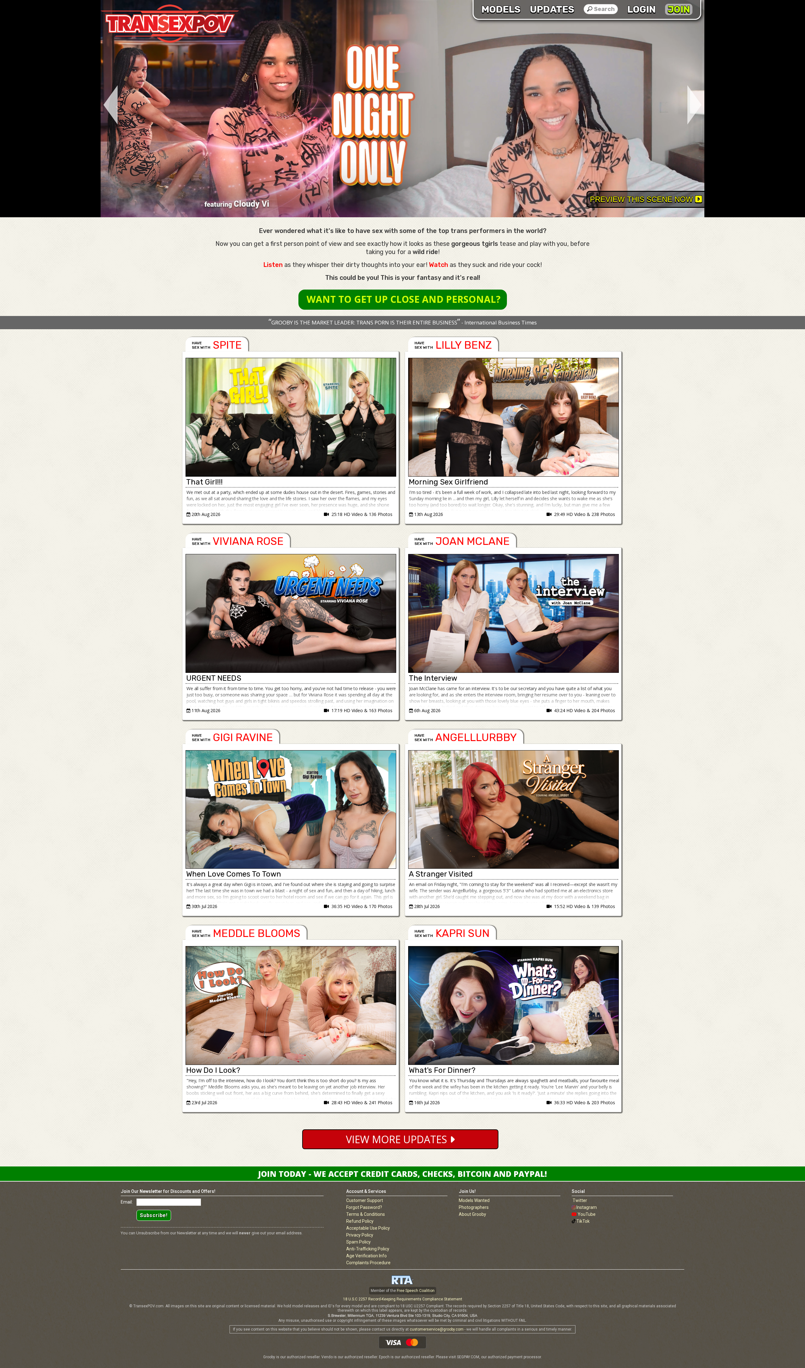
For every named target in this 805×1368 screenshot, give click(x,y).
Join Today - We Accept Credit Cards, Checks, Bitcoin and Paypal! (402, 1173)
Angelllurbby (476, 737)
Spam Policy (358, 1241)
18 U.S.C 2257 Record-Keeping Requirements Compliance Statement (402, 1299)
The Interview (433, 678)
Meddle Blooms (256, 933)
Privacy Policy (359, 1235)
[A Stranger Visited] (513, 809)
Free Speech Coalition (416, 1290)
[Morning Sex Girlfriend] (513, 417)
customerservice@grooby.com (437, 1329)
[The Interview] (513, 613)
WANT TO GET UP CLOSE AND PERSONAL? (404, 299)
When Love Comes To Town (233, 874)
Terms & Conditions (365, 1214)
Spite (227, 345)
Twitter (580, 1200)
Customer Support (364, 1200)
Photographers (474, 1207)
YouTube (587, 1214)
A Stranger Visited (441, 874)
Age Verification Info (366, 1255)
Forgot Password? (364, 1207)
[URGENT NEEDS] (291, 613)
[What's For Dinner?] (513, 1005)
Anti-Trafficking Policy (367, 1248)
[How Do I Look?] (291, 1005)
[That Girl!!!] (291, 417)
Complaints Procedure (368, 1262)
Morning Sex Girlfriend (448, 482)
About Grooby (472, 1214)
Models (500, 9)
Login (641, 9)
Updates (552, 9)
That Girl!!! (204, 482)
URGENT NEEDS (213, 678)
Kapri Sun (463, 933)
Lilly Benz (464, 345)
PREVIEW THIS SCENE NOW (642, 199)
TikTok (583, 1221)
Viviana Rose (248, 541)
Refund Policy (360, 1221)
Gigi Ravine (243, 737)
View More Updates (398, 1139)
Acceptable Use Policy (368, 1228)
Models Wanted (474, 1200)
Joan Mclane (473, 541)
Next (695, 105)
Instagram (586, 1207)
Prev (109, 105)
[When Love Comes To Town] (291, 809)
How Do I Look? (213, 1070)
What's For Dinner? (442, 1070)
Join (679, 9)
